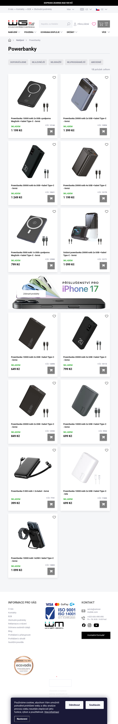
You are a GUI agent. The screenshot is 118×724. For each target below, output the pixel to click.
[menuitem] (14, 32)
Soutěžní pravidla (16, 642)
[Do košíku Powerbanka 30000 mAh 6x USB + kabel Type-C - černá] (51, 198)
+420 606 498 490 (96, 618)
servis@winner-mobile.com (94, 610)
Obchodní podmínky (43, 9)
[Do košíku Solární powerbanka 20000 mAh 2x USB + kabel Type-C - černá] (103, 265)
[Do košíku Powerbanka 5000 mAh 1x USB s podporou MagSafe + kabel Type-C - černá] (51, 265)
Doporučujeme (18, 62)
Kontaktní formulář (95, 635)
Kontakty (20, 9)
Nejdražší (56, 62)
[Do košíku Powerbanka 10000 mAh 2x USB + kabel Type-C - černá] (51, 370)
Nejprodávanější (76, 62)
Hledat (69, 24)
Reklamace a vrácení (17, 624)
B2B (29, 9)
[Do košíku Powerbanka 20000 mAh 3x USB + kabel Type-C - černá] (103, 370)
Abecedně (96, 62)
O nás (10, 9)
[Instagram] (89, 625)
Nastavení (22, 719)
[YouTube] (96, 625)
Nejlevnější (38, 62)
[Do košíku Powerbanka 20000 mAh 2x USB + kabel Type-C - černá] (103, 131)
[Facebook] (84, 625)
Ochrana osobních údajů (19, 627)
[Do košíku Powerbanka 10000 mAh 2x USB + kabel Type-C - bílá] (103, 504)
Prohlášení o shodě (16, 638)
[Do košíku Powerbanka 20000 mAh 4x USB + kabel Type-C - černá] (103, 198)
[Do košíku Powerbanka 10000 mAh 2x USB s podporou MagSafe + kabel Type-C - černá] (51, 131)
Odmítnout (74, 705)
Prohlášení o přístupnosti (19, 635)
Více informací (51, 712)
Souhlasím (94, 705)
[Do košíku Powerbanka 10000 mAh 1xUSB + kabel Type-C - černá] (51, 571)
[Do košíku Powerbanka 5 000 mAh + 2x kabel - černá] (51, 504)
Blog (10, 631)
